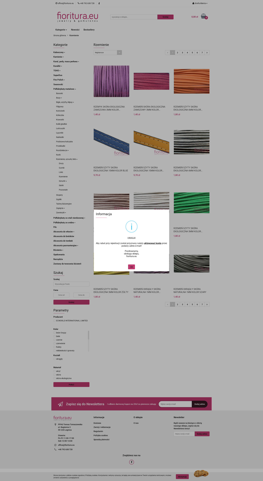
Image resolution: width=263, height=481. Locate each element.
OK (131, 267)
